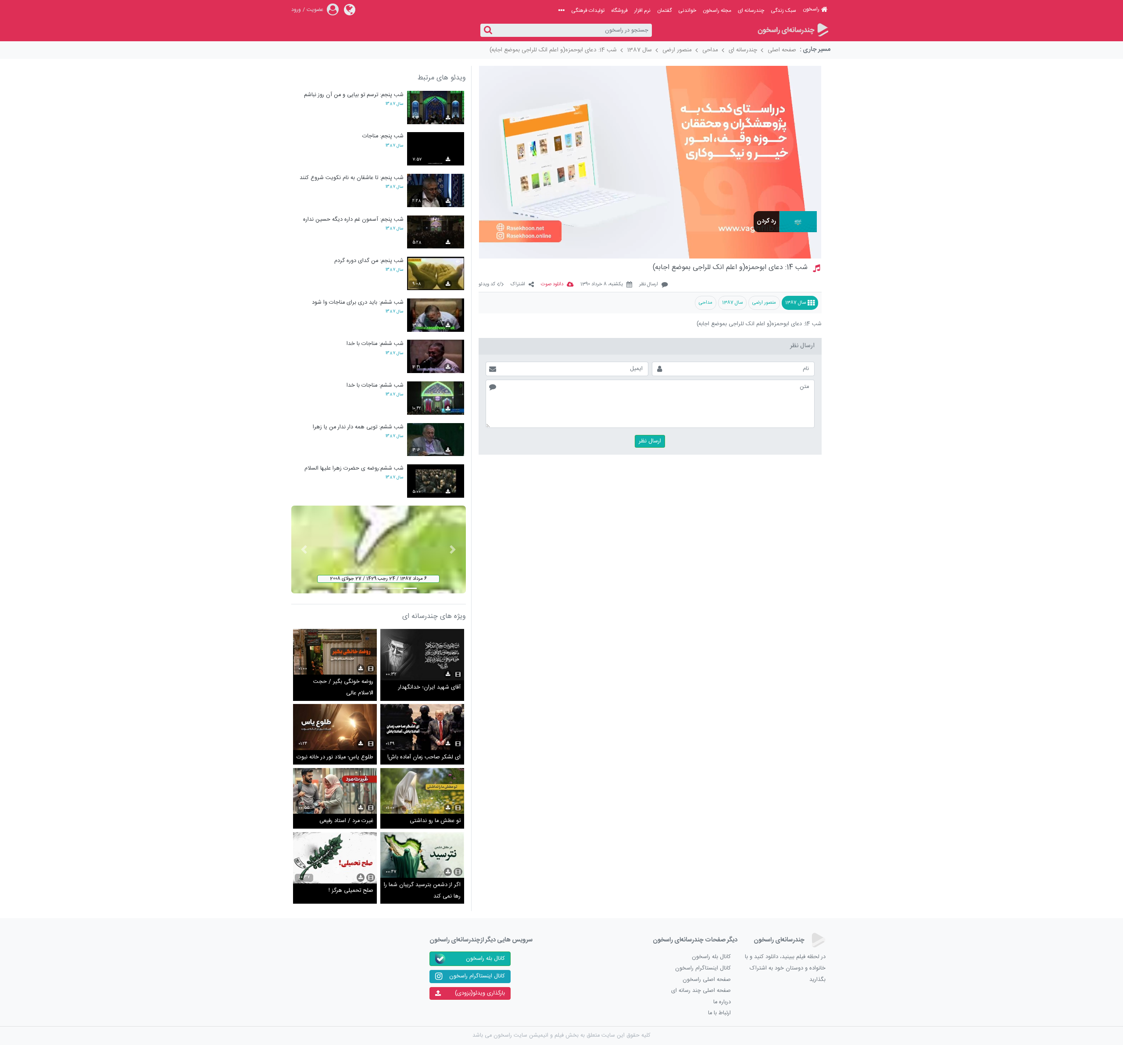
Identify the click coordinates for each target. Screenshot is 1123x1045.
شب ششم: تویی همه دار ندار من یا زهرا (358, 427)
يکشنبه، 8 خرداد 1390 (601, 284)
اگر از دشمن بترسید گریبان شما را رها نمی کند (422, 890)
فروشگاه (619, 10)
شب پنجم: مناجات (383, 136)
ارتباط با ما (719, 1013)
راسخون (811, 9)
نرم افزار (642, 10)
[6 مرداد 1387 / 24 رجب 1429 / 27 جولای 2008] (378, 550)
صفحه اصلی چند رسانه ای (701, 990)
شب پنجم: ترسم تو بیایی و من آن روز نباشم (354, 95)
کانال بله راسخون (711, 957)
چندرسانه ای (751, 10)
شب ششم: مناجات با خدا (375, 344)
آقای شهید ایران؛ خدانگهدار (429, 687)
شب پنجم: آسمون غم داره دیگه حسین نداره (353, 219)
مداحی (710, 50)
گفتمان (664, 10)
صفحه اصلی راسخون (707, 979)
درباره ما (722, 1002)
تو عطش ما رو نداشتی (435, 821)
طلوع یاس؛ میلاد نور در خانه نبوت (335, 757)
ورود (296, 10)
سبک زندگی (783, 10)
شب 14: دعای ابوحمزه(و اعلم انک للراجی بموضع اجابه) (553, 50)
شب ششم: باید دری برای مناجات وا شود (358, 302)
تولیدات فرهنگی (587, 10)
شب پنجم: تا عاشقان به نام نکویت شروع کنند (352, 178)
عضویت (315, 10)
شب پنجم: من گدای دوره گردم (369, 261)
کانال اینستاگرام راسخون (703, 968)
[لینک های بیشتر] (561, 10)
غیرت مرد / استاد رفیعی (346, 821)
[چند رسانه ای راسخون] (792, 30)
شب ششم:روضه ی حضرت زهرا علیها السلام (354, 468)
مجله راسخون (717, 10)
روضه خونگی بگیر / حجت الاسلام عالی (343, 687)
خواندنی (687, 10)
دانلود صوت (552, 284)
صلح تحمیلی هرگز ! (351, 890)
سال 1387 (639, 50)
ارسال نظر (648, 284)
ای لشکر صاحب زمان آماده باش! (424, 757)
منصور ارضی (677, 50)
